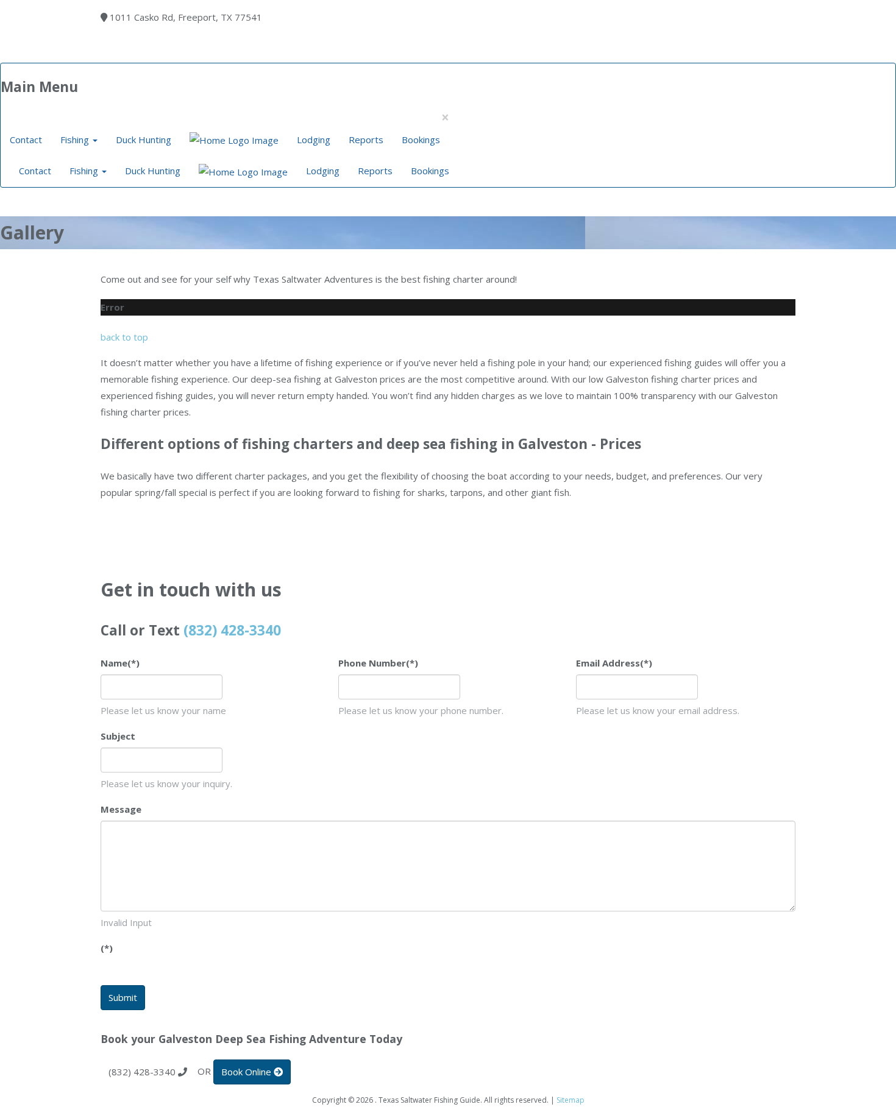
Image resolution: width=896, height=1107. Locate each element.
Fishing (75, 139)
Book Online (193, 54)
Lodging (313, 139)
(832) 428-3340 (232, 630)
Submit (122, 997)
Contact (26, 139)
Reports (366, 139)
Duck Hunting (143, 139)
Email (142, 54)
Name (120, 663)
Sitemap (570, 1100)
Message (121, 809)
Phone (116, 54)
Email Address (614, 663)
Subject (118, 736)
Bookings (421, 139)
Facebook (168, 54)
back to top (124, 337)
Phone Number (378, 663)
